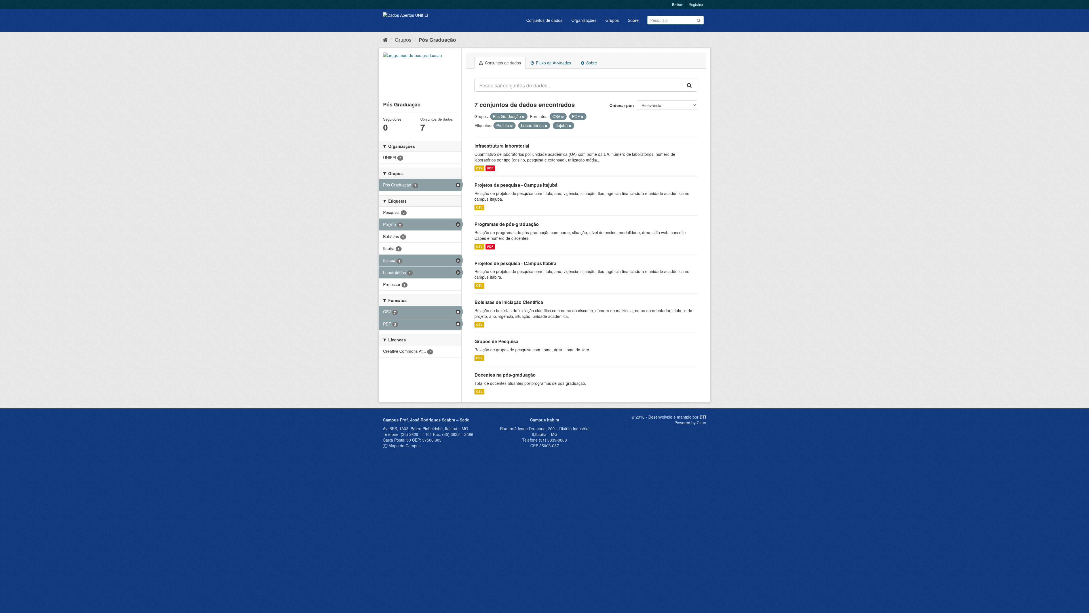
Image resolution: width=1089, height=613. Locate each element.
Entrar (677, 4)
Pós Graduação (437, 39)
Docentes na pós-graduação (505, 374)
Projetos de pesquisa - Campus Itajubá (516, 185)
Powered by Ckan (690, 422)
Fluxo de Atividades (553, 63)
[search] (689, 85)
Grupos (612, 20)
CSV (479, 168)
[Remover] (523, 116)
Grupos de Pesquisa (496, 341)
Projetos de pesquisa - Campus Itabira (515, 263)
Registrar (696, 4)
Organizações (583, 20)
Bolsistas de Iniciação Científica (508, 302)
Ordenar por (621, 105)
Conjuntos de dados (544, 20)
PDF (490, 168)
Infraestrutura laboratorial (501, 145)
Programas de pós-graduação (506, 224)
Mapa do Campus (405, 445)
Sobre (633, 20)
